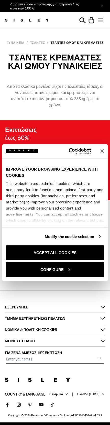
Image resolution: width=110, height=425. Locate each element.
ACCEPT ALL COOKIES (55, 253)
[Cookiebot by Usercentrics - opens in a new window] (69, 151)
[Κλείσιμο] (102, 6)
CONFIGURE (52, 269)
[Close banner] (102, 151)
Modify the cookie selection (69, 236)
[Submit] (100, 358)
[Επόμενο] (87, 6)
